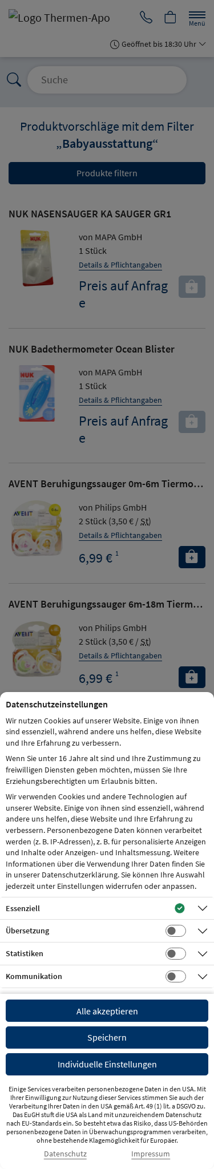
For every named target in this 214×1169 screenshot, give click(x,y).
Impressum (150, 1154)
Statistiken (24, 953)
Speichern (107, 1037)
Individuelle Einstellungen (107, 1064)
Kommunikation (34, 976)
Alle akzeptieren (107, 1011)
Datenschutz (65, 1154)
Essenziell (23, 908)
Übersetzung (27, 930)
